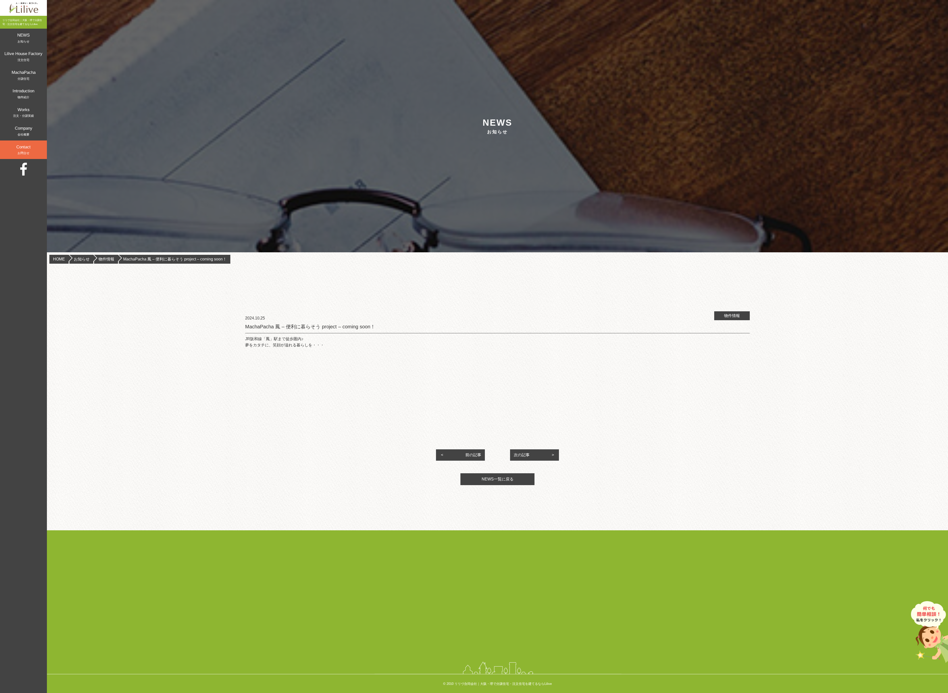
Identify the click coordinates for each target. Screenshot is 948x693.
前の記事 (473, 455)
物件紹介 (552, 607)
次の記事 (522, 455)
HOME (59, 259)
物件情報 (106, 259)
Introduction (23, 94)
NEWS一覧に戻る (498, 479)
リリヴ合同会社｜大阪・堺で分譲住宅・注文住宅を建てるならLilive (503, 683)
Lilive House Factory (23, 56)
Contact (23, 150)
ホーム (549, 564)
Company (23, 131)
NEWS (23, 38)
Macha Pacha (556, 596)
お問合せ (552, 639)
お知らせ (82, 259)
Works (23, 112)
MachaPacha (24, 75)
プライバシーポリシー (565, 649)
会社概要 (552, 628)
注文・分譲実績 (558, 617)
